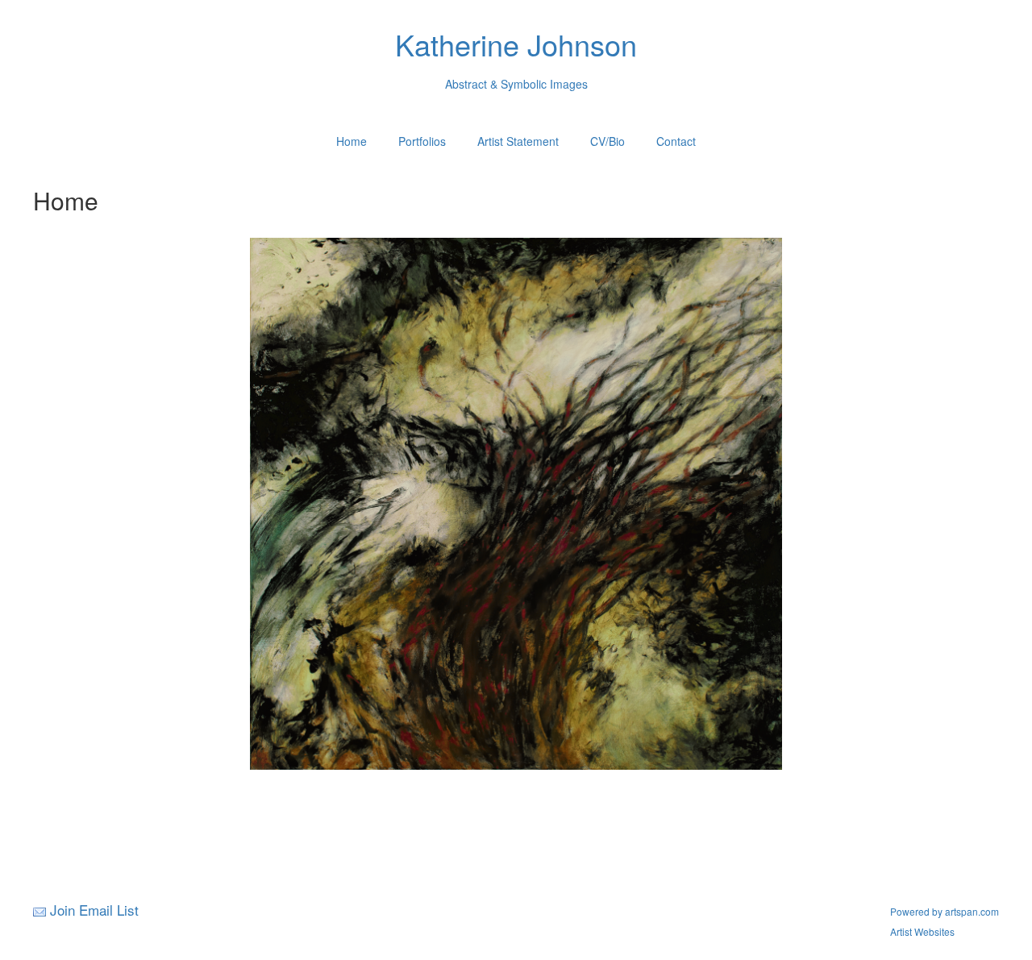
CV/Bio (607, 141)
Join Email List (94, 910)
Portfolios (422, 141)
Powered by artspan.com (944, 911)
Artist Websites (922, 931)
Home (351, 141)
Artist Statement (518, 141)
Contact (676, 141)
